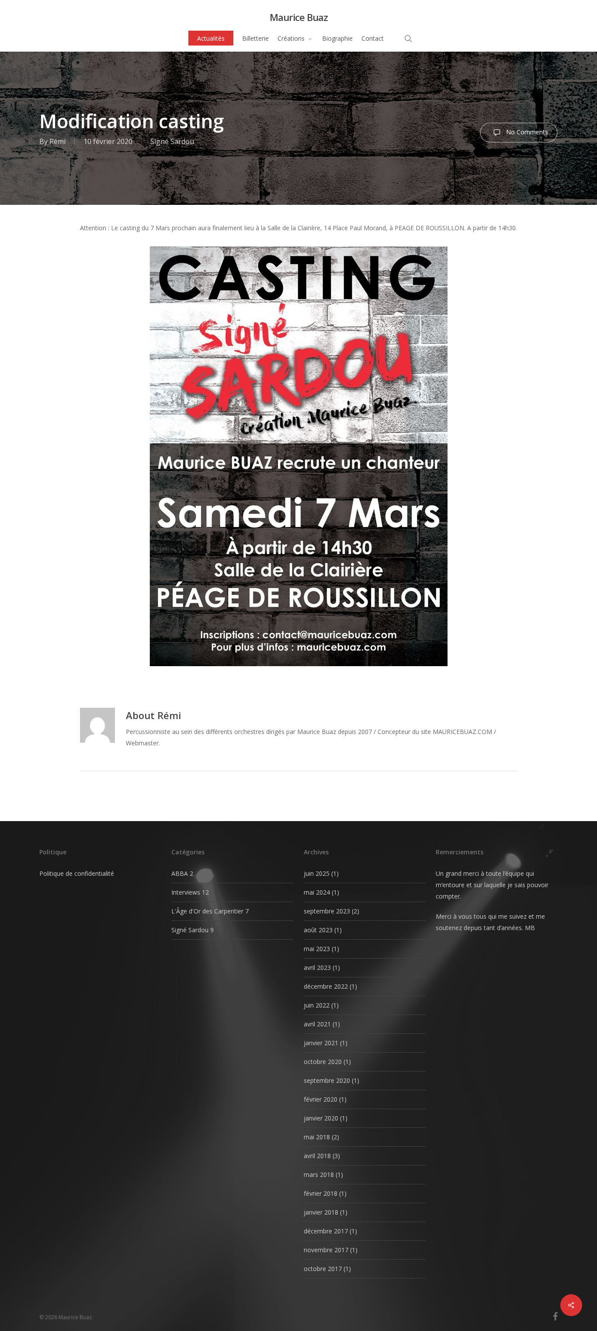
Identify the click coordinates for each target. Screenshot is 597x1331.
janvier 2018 (321, 1212)
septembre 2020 (327, 1080)
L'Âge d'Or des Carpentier (207, 911)
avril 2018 (317, 1156)
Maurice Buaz (299, 17)
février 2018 (320, 1193)
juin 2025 (317, 873)
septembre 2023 (327, 911)
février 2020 (320, 1099)
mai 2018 (317, 1137)
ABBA (179, 873)
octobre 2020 (323, 1061)
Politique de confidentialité (76, 873)
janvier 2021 (321, 1043)
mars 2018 (319, 1174)
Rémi (57, 141)
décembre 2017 (326, 1231)
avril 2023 (317, 967)
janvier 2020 (321, 1118)
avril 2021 (317, 1024)
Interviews (185, 892)
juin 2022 (317, 1005)
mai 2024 (317, 892)
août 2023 (318, 930)
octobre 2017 (323, 1268)
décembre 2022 (326, 986)
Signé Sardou (172, 141)
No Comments (526, 132)
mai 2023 (317, 949)
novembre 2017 (326, 1250)
